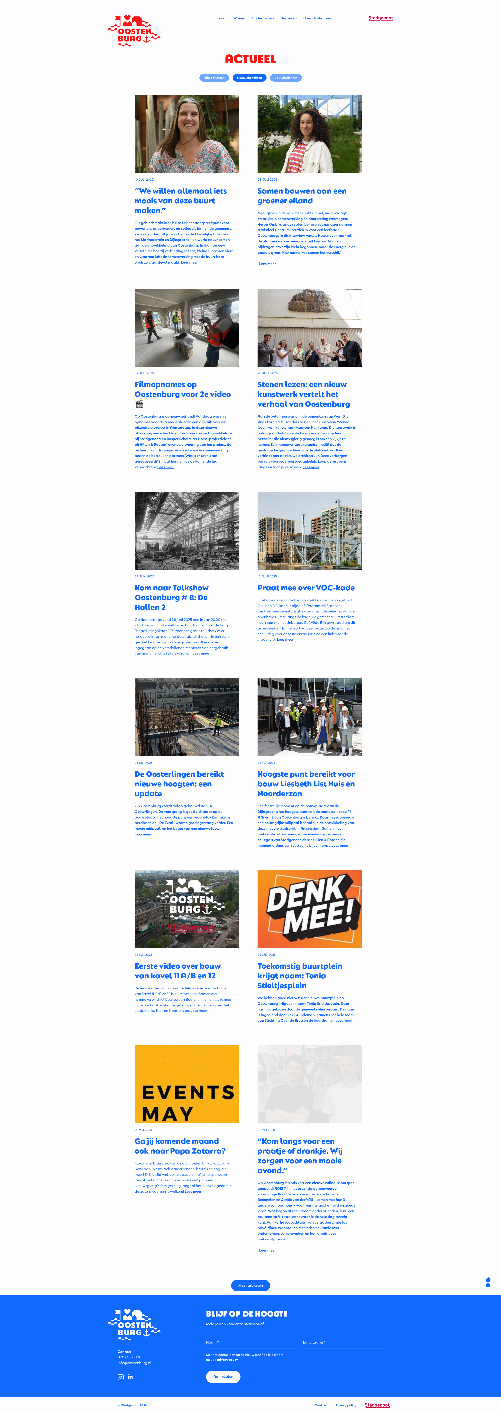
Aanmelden (223, 1376)
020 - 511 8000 (129, 1356)
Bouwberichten (285, 77)
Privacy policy (345, 1405)
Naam (211, 1341)
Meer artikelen (250, 1284)
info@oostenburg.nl (134, 1362)
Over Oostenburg (318, 17)
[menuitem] (222, 18)
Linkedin (130, 1377)
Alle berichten (214, 77)
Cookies (321, 1405)
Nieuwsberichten (249, 77)
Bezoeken (288, 17)
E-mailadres (313, 1341)
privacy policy (227, 1359)
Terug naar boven (488, 1282)
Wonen (239, 17)
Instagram (121, 1377)
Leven (222, 17)
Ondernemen (263, 17)
